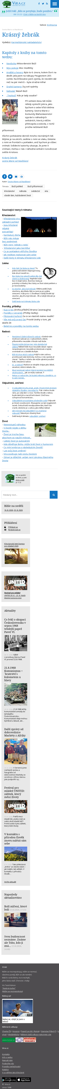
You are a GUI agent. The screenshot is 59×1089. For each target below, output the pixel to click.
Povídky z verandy (13, 312)
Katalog (5, 1069)
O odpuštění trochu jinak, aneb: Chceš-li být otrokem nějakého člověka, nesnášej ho (34, 389)
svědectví (35, 191)
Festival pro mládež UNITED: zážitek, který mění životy (14, 792)
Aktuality (10, 610)
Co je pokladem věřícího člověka (20, 251)
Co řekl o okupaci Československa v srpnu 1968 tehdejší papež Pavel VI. (15, 626)
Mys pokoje (12, 67)
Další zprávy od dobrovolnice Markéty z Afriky (14, 732)
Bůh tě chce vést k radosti (23, 354)
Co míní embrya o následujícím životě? (23, 447)
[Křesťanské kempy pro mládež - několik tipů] (15, 556)
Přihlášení (10, 522)
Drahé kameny (14, 86)
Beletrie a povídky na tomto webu (21, 326)
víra (46, 191)
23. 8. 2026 (18, 510)
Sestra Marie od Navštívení (12, 29)
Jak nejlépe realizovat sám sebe (20, 254)
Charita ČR (6, 1031)
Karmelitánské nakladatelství (26, 42)
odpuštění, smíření (37, 416)
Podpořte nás (8, 1063)
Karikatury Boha (12, 234)
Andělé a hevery (14, 72)
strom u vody (20, 480)
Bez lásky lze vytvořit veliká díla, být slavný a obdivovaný (27, 277)
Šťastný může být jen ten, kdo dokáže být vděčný (29, 345)
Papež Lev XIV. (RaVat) (30, 1031)
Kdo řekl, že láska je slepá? (23, 268)
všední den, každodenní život (17, 195)
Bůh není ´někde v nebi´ (16, 244)
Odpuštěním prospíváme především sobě (29, 400)
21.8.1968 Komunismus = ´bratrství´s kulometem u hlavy (13, 674)
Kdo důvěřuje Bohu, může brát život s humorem (28, 444)
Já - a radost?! (17, 364)
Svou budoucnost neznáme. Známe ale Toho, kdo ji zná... (15, 941)
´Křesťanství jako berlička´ (17, 248)
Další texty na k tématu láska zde (26, 301)
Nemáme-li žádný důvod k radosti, (26, 336)
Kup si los (9, 309)
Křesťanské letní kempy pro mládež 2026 (14, 544)
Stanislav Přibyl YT (48, 1031)
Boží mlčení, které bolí (15, 908)
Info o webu (7, 1057)
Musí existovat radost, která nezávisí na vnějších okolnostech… (32, 371)
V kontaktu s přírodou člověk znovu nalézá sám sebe (15, 838)
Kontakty (6, 1054)
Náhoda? (10, 91)
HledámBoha (13, 1034)
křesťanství (9, 191)
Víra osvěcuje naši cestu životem (20, 453)
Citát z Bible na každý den (34, 14)
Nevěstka (11, 63)
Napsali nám (7, 1060)
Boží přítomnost (35, 186)
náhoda (22, 191)
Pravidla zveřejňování (11, 1066)
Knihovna (52, 24)
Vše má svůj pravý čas (15, 319)
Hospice (15, 1031)
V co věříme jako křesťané (13, 1072)
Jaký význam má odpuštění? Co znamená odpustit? (29, 411)
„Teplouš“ (11, 95)
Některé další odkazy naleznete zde (36, 1034)
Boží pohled (17, 186)
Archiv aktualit (10, 881)
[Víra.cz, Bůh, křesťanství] (13, 4)
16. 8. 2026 (8, 510)
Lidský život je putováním (17, 440)
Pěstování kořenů (13, 316)
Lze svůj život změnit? (15, 450)
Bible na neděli (13, 506)
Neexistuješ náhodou (14, 424)
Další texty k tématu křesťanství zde (22, 257)
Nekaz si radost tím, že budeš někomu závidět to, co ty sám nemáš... (34, 376)
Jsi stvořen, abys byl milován (24, 288)
